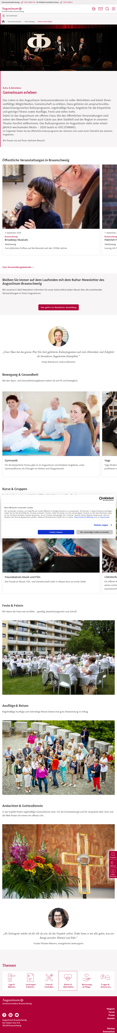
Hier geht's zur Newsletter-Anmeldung (58, 307)
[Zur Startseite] (3, 21)
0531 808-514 (29, 2)
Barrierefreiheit (11, 16)
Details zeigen (101, 525)
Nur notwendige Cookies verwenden (94, 532)
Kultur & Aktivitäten (45, 21)
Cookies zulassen (55, 532)
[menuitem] (93, 9)
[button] (100, 9)
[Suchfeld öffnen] (107, 9)
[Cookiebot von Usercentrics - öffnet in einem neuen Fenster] (101, 499)
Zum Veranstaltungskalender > (18, 267)
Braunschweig (29, 21)
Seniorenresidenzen (14, 21)
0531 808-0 (67, 2)
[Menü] (113, 9)
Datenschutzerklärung (84, 517)
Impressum (105, 517)
